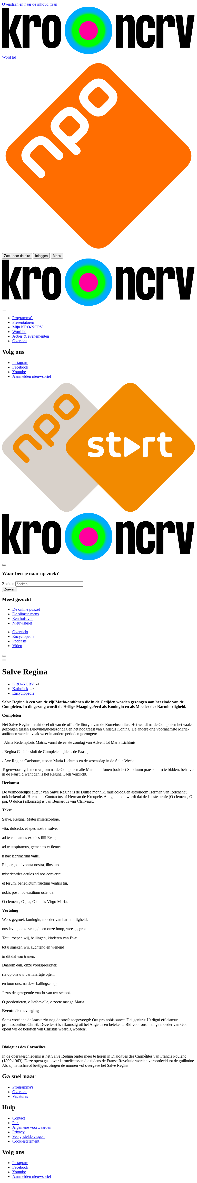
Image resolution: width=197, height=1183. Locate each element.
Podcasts (19, 641)
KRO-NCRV (23, 684)
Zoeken (8, 584)
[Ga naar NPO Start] (98, 510)
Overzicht (20, 632)
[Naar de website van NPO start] (98, 251)
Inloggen (41, 256)
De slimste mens (25, 614)
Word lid (9, 57)
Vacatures (20, 1096)
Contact (18, 1118)
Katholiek (20, 688)
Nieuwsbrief (22, 623)
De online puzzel (26, 609)
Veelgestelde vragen (28, 1136)
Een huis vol (22, 618)
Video (17, 645)
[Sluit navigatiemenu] (4, 310)
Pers (15, 1123)
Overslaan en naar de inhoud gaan (29, 4)
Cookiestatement (25, 1141)
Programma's (22, 1087)
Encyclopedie (23, 636)
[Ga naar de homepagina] (98, 52)
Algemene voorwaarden (31, 1127)
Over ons (19, 1092)
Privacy (18, 1132)
